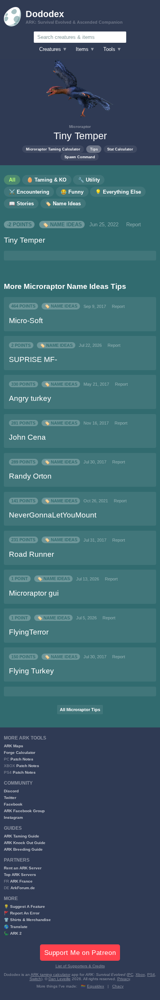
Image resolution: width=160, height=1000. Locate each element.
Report (133, 224)
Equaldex (95, 986)
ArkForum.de (22, 888)
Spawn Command (79, 157)
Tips (94, 149)
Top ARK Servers (20, 874)
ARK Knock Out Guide (24, 843)
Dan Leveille (60, 979)
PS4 (151, 974)
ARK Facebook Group (24, 811)
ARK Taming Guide (21, 836)
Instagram (13, 817)
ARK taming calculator (50, 974)
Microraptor (80, 126)
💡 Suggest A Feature (24, 906)
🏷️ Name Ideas (62, 224)
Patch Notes (21, 759)
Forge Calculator (19, 752)
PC (130, 974)
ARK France (21, 881)
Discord (11, 791)
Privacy (123, 979)
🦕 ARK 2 (13, 933)
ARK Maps (13, 746)
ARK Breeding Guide (23, 849)
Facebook (13, 804)
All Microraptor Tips (80, 709)
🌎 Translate (16, 927)
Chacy (117, 986)
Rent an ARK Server (23, 868)
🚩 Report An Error (22, 913)
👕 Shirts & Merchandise (27, 920)
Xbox (140, 974)
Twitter (10, 797)
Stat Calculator (120, 149)
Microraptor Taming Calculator (53, 149)
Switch (35, 979)
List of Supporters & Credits (80, 966)
